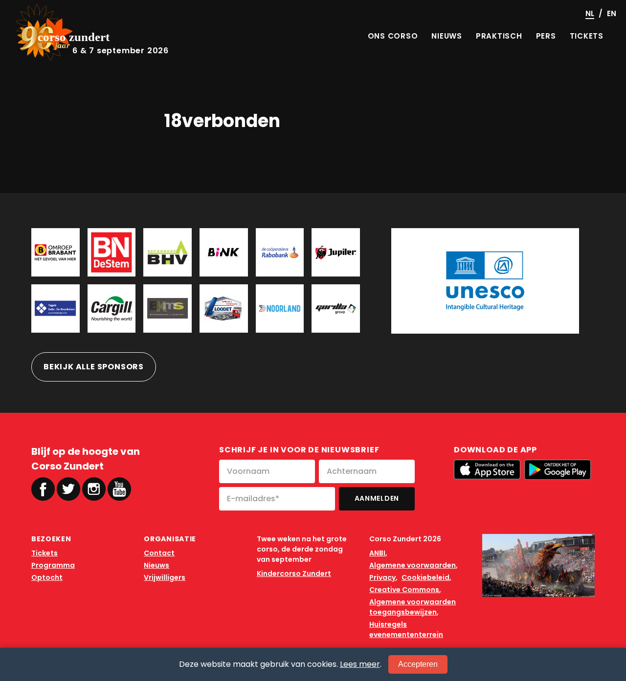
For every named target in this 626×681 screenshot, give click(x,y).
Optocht (47, 577)
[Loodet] (224, 308)
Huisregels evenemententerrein (406, 629)
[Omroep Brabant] (55, 252)
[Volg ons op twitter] (68, 489)
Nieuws (156, 565)
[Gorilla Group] (336, 308)
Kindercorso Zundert (294, 573)
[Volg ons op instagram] (94, 489)
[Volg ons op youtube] (119, 488)
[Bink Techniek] (224, 252)
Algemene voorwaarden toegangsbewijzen (412, 607)
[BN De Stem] (112, 252)
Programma (53, 565)
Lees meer (360, 664)
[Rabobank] (280, 252)
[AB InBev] (336, 252)
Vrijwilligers (164, 577)
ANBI (377, 553)
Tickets (44, 553)
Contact (159, 553)
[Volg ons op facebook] (43, 489)
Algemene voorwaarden (412, 565)
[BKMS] (167, 308)
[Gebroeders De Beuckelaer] (55, 308)
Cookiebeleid (425, 577)
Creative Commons (404, 590)
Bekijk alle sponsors (94, 366)
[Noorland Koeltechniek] (280, 308)
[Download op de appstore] (487, 469)
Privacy (382, 577)
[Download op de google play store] (557, 470)
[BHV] (167, 252)
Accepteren (418, 664)
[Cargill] (112, 308)
